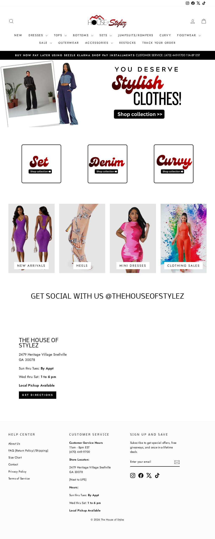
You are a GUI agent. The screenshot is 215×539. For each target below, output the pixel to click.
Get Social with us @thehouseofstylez (107, 297)
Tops (59, 35)
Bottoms (81, 35)
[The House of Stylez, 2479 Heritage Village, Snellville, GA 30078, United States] (107, 368)
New (18, 35)
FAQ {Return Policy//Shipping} (28, 450)
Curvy (165, 35)
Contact (13, 464)
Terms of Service (19, 478)
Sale (44, 43)
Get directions (37, 395)
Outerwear (68, 43)
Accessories (97, 43)
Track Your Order (159, 43)
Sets (104, 35)
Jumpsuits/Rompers (135, 35)
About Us (14, 443)
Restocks (127, 43)
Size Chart (15, 457)
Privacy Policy (17, 471)
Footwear (187, 35)
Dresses (37, 35)
